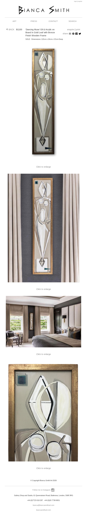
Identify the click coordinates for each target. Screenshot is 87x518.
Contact (53, 21)
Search (72, 21)
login (75, 1)
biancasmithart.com (43, 510)
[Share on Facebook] (76, 33)
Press (34, 21)
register (80, 1)
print (78, 29)
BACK (11, 29)
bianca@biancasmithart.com (43, 505)
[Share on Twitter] (80, 33)
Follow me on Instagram (41, 490)
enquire (70, 29)
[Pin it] (73, 33)
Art (14, 21)
